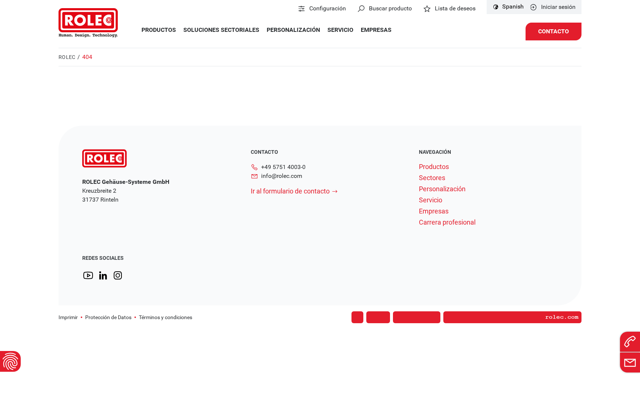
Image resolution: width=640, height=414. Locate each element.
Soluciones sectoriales (221, 30)
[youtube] (88, 275)
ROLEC (67, 57)
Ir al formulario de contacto (290, 191)
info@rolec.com (281, 175)
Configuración (327, 8)
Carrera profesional (447, 222)
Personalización (293, 30)
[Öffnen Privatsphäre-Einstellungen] (10, 361)
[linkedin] (103, 275)
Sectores (432, 178)
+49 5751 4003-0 (283, 166)
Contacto (553, 31)
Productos (158, 30)
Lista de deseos (455, 8)
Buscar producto (390, 8)
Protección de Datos (108, 317)
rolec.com (562, 317)
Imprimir (68, 317)
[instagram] (118, 275)
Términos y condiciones (165, 317)
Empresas (376, 30)
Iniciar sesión (558, 7)
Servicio (340, 30)
